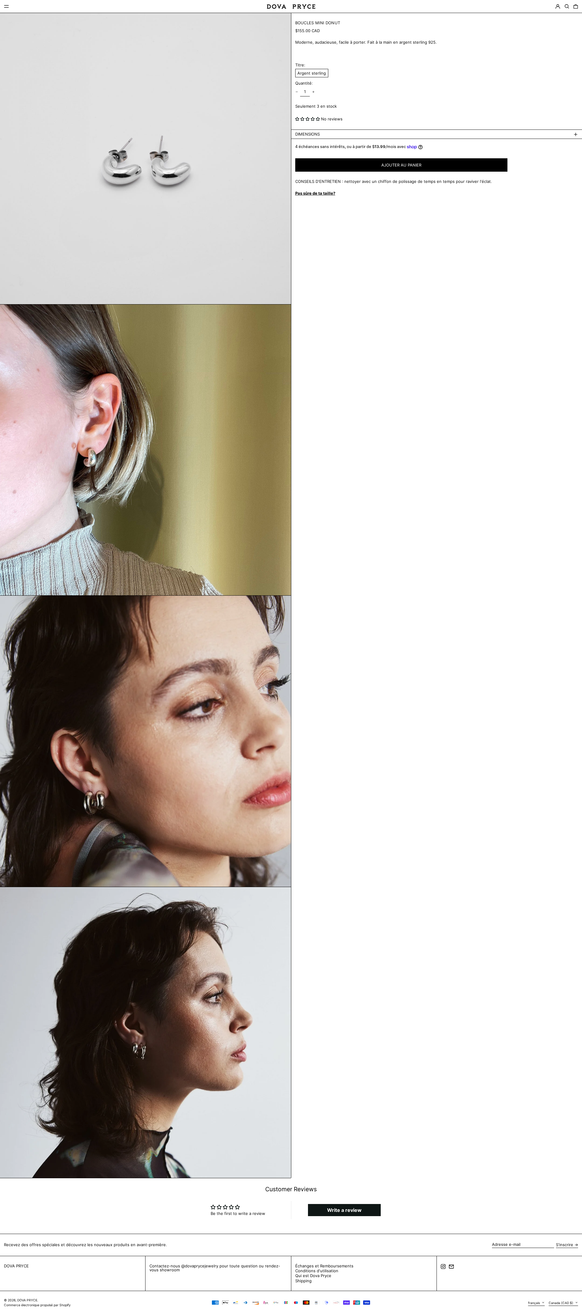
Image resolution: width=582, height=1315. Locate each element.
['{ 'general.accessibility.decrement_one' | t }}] (296, 92)
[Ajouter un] (313, 92)
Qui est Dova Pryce (313, 1275)
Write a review (344, 1210)
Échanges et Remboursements (324, 1265)
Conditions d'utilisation (316, 1270)
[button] (566, 6)
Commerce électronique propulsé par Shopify (37, 1305)
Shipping (303, 1280)
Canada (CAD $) (561, 1303)
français (534, 1303)
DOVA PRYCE (16, 1265)
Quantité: (304, 84)
